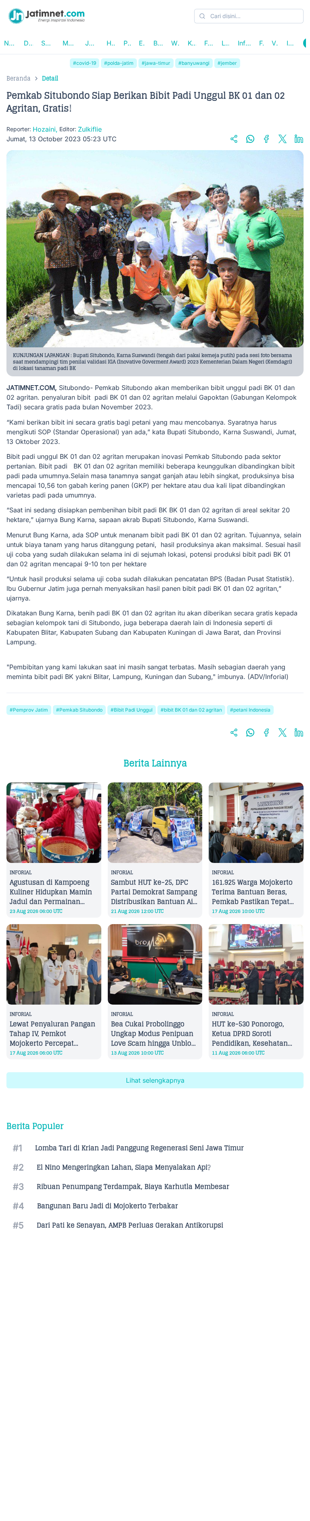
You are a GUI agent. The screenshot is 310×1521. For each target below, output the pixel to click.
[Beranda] (46, 16)
